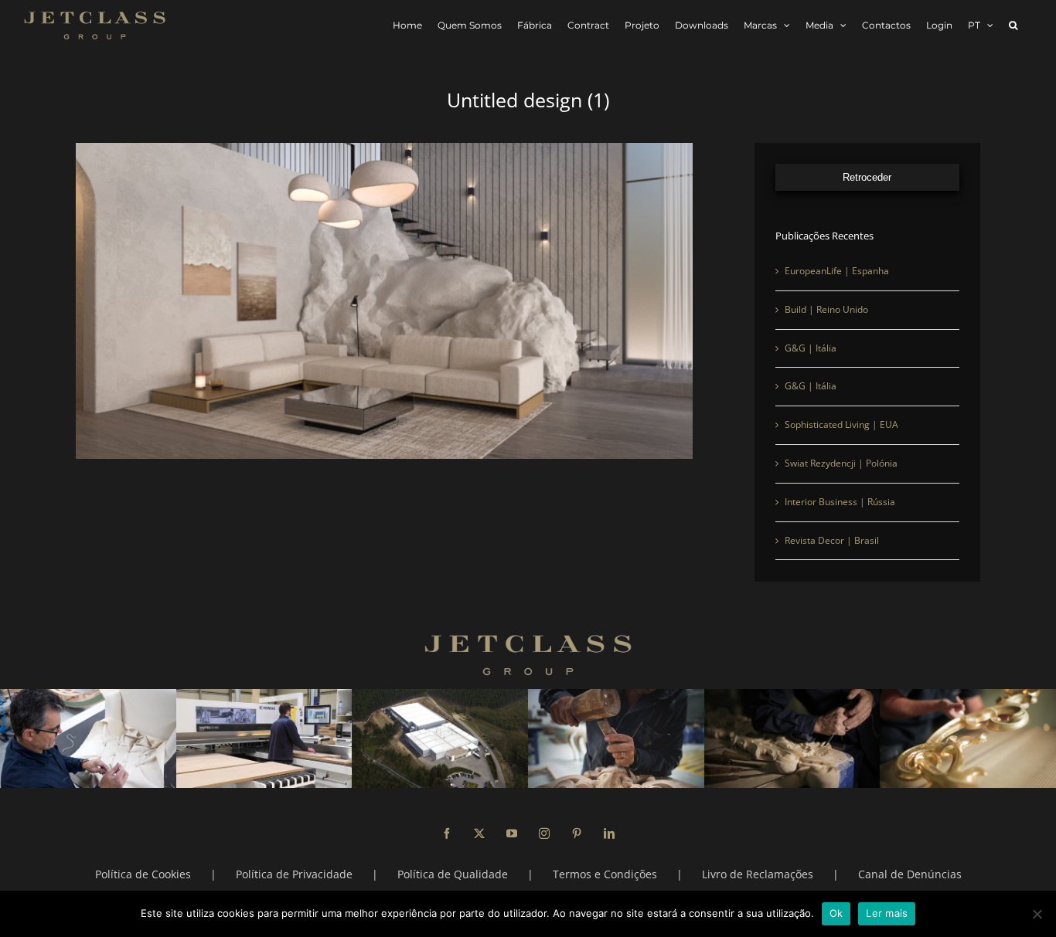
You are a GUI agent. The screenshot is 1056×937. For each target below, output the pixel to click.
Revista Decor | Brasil (832, 540)
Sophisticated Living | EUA (841, 424)
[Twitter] (479, 833)
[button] (1013, 25)
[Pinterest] (576, 833)
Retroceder (867, 177)
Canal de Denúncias (910, 874)
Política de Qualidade (452, 874)
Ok (836, 913)
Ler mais (887, 913)
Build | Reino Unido (826, 309)
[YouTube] (511, 833)
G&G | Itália (810, 348)
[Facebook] (446, 833)
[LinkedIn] (609, 833)
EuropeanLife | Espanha (837, 270)
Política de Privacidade (294, 874)
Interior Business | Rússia (840, 501)
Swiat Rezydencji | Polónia (841, 463)
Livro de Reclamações (757, 874)
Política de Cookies (143, 874)
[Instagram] (544, 833)
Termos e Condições (605, 874)
